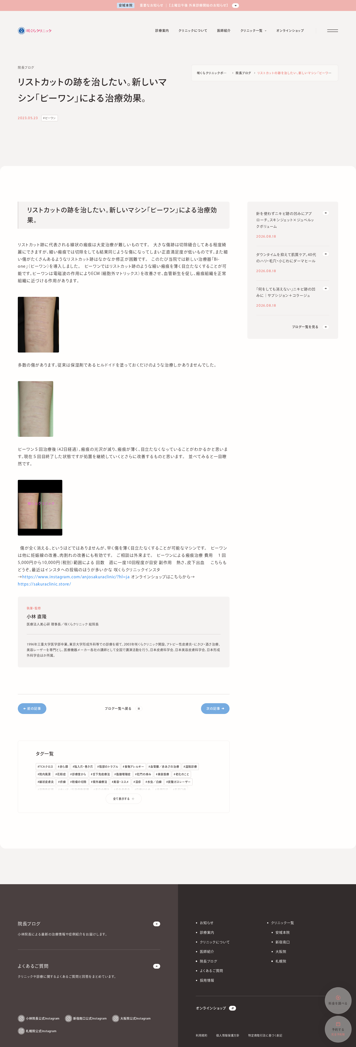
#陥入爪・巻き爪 (83, 766)
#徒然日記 (161, 789)
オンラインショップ (211, 1008)
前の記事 (34, 708)
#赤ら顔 (63, 766)
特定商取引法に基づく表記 (265, 1035)
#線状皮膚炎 (46, 781)
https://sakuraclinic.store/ (44, 584)
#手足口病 (179, 789)
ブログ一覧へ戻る (118, 708)
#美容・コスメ (120, 781)
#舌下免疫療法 (100, 774)
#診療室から (78, 774)
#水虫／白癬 (154, 781)
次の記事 (213, 708)
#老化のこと (181, 774)
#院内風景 (44, 774)
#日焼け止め (143, 789)
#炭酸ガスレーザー (178, 781)
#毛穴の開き (101, 789)
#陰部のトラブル (107, 766)
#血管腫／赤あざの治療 (164, 766)
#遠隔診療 (190, 766)
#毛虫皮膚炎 (122, 789)
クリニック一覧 (282, 922)
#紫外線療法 (99, 781)
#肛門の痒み (143, 774)
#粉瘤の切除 (78, 781)
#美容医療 (162, 774)
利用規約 (201, 1035)
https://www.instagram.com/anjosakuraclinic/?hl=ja (76, 577)
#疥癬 (62, 781)
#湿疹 (137, 781)
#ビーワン (49, 118)
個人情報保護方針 (227, 1035)
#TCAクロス (45, 766)
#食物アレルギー (133, 766)
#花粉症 (60, 774)
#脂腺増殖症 (122, 774)
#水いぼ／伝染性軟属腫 (73, 789)
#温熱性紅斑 (46, 789)
